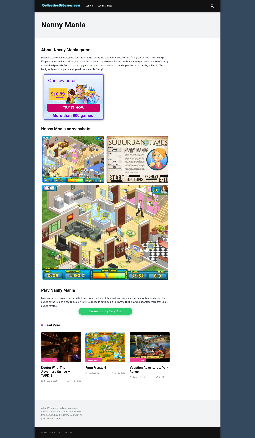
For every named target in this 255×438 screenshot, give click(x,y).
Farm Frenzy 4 (95, 367)
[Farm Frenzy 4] (105, 347)
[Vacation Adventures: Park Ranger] (150, 347)
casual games (49, 360)
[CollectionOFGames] (61, 4)
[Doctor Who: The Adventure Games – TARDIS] (61, 347)
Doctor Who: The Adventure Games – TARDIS (55, 371)
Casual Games (105, 5)
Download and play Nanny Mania (105, 311)
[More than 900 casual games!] (73, 121)
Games (89, 5)
